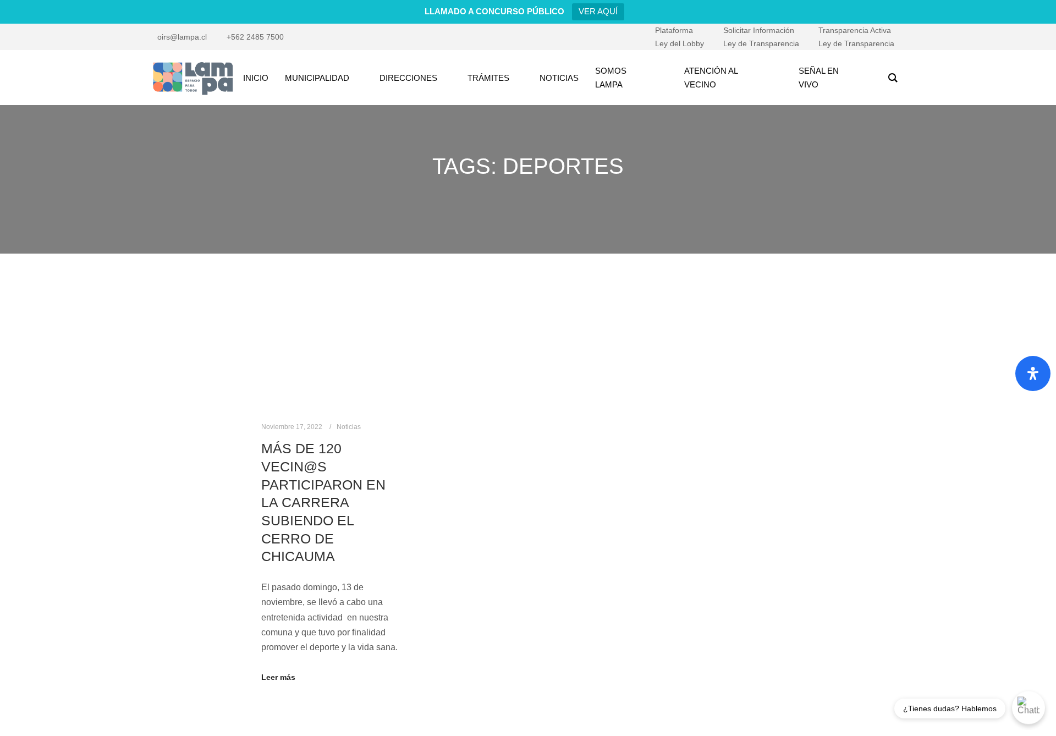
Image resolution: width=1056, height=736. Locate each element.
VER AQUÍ (598, 11)
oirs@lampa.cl (182, 36)
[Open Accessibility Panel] (1032, 373)
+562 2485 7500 (255, 36)
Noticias (349, 427)
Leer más (278, 677)
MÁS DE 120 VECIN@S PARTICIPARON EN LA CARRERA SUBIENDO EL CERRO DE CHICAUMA (323, 502)
